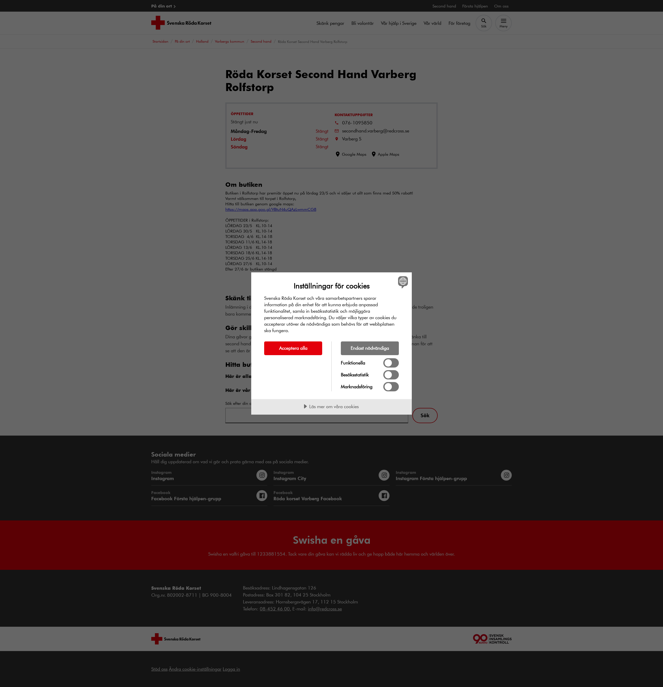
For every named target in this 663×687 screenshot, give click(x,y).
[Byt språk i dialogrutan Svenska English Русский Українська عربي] (402, 282)
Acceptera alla (293, 348)
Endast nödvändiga (370, 348)
